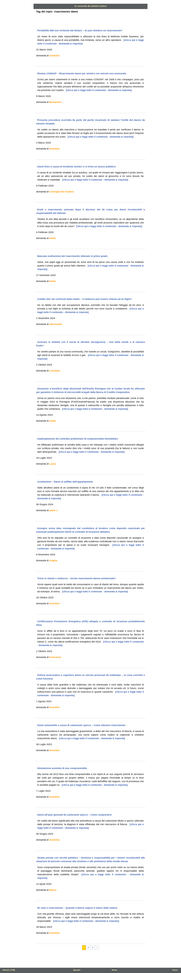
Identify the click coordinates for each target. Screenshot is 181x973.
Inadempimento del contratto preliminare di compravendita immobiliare (77, 438)
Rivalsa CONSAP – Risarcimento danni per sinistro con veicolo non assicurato (81, 73)
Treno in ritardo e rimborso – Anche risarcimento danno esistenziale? (76, 578)
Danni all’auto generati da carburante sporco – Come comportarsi (74, 814)
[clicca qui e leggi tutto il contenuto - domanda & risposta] (98, 90)
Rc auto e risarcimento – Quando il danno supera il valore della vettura (77, 908)
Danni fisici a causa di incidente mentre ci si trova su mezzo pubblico (76, 166)
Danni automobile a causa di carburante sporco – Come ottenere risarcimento (81, 725)
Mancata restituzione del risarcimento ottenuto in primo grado (72, 256)
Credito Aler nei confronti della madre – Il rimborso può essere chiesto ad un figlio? (84, 299)
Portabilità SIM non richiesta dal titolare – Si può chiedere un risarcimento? (79, 30)
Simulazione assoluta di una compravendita (62, 768)
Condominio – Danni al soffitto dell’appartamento (65, 481)
